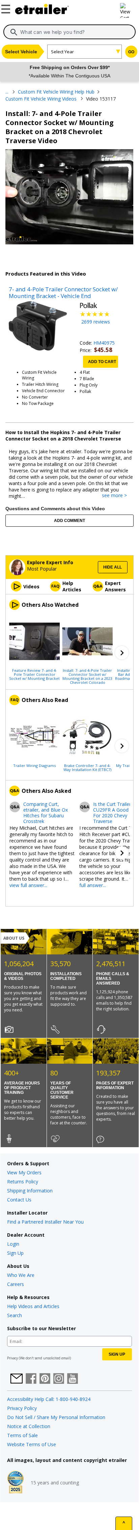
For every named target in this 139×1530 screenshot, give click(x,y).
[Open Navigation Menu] (6, 7)
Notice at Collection (28, 1426)
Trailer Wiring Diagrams (34, 765)
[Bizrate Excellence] (15, 1482)
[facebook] (31, 1379)
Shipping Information (30, 1190)
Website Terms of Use (31, 1444)
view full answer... (28, 885)
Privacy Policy (22, 1408)
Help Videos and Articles (33, 1306)
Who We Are (20, 1275)
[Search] (14, 32)
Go (131, 52)
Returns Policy (22, 1181)
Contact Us (19, 1199)
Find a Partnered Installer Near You (45, 1222)
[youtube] (72, 1379)
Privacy (12, 1358)
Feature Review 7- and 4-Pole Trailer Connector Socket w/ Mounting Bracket (34, 674)
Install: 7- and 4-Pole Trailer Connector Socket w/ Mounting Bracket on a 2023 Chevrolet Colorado (87, 676)
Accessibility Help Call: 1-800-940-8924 (48, 1399)
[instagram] (58, 1379)
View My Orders (24, 1172)
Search (14, 1315)
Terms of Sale (22, 1435)
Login (13, 1244)
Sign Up (15, 1253)
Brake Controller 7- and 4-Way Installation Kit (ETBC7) (87, 767)
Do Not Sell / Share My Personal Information (56, 1417)
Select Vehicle (21, 51)
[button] (122, 652)
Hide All (112, 567)
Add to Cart (102, 361)
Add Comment (69, 520)
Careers (15, 1284)
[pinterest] (45, 1379)
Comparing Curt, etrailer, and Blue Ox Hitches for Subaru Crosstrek (45, 813)
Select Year (62, 52)
